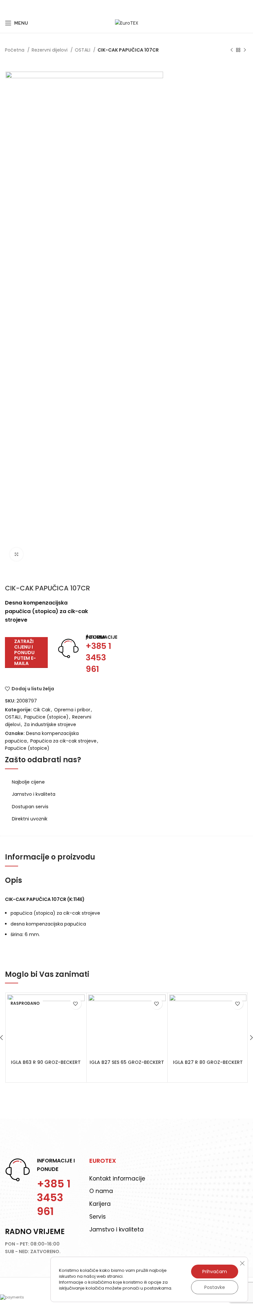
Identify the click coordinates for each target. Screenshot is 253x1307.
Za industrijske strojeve (50, 724)
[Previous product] (231, 50)
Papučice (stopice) (46, 717)
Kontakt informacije (117, 1178)
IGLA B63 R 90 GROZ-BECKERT (46, 1062)
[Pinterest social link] (24, 6)
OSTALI (83, 50)
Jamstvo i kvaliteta (116, 1229)
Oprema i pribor (72, 709)
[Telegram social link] (41, 6)
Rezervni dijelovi (50, 50)
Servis (97, 1217)
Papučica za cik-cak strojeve (63, 741)
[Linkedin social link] (33, 6)
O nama (101, 1191)
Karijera (100, 1204)
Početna (15, 50)
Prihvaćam (214, 1271)
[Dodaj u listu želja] (75, 1003)
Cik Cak (41, 709)
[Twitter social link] (16, 6)
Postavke (214, 1287)
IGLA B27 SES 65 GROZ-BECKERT (127, 1062)
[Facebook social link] (8, 6)
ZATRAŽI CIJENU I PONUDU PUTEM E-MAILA (25, 652)
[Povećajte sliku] (16, 554)
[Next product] (244, 50)
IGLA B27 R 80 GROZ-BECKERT (208, 1062)
